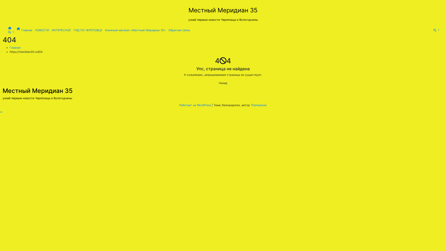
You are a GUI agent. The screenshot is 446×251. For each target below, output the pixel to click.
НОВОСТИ (42, 30)
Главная (26, 30)
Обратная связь (179, 30)
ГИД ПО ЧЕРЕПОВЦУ (88, 30)
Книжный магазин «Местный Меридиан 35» (135, 30)
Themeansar (259, 105)
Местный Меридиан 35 (223, 10)
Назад (223, 83)
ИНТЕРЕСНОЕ (61, 30)
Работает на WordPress (195, 105)
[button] (11, 32)
